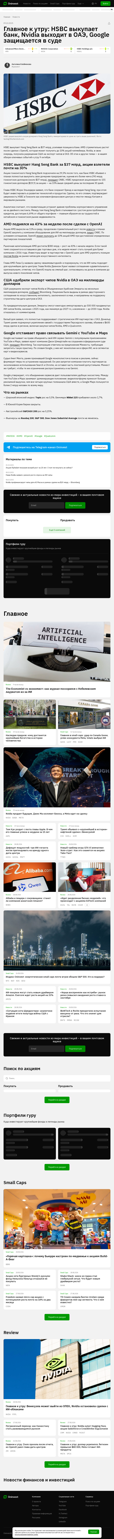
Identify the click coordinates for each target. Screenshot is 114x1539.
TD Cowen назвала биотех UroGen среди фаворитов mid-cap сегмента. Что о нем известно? (82, 1299)
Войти (105, 3)
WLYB (74, 905)
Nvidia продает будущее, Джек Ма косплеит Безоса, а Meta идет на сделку (46, 813)
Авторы (35, 1505)
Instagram (63, 1517)
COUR (80, 905)
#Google (38, 436)
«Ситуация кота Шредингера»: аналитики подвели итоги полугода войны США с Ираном (29, 1013)
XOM (75, 836)
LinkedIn (62, 1521)
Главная (7, 17)
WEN (8, 1285)
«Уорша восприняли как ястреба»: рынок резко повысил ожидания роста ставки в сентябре (83, 995)
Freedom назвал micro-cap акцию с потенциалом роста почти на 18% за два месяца (28, 1299)
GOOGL (15, 857)
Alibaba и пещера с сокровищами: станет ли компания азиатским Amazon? (28, 899)
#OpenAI (28, 436)
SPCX (69, 1454)
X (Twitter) (63, 1513)
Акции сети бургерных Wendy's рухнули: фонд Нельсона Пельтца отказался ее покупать (28, 1278)
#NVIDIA (10, 436)
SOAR (80, 742)
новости (90, 229)
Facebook (63, 1509)
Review (8, 685)
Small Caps (54, 3)
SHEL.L (68, 836)
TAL (68, 905)
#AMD (19, 436)
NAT (12, 981)
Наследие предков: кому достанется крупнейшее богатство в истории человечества (26, 738)
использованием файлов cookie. (26, 1535)
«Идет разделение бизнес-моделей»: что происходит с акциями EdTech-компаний (83, 899)
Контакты (36, 1509)
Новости (26, 3)
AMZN (8, 999)
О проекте (36, 1501)
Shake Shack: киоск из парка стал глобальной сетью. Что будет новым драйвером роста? (80, 1278)
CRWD (74, 1433)
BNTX (62, 1020)
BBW (8, 1264)
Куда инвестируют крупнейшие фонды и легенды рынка (34, 1121)
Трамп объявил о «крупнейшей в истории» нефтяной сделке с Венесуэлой (83, 830)
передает (53, 179)
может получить (45, 235)
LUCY (69, 742)
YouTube (62, 1505)
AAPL (8, 836)
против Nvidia (11, 256)
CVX (62, 836)
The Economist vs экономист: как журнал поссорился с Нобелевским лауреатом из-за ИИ (51, 690)
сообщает (34, 292)
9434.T (82, 1433)
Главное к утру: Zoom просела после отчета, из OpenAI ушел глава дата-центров (29, 1445)
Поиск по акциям (40, 3)
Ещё (79, 3)
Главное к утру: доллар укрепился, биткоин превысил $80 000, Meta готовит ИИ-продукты (84, 1447)
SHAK (62, 1285)
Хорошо (93, 1532)
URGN (62, 1306)
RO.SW (76, 1020)
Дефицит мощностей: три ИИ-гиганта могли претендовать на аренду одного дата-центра (27, 850)
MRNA (69, 1020)
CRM (62, 1433)
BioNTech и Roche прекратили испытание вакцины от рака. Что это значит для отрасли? (83, 1013)
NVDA (8, 818)
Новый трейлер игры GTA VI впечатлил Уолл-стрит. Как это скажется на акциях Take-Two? (82, 850)
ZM (7, 1451)
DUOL (62, 905)
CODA (8, 1306)
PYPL (14, 1414)
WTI (7, 981)
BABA (14, 818)
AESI (23, 981)
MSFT (22, 857)
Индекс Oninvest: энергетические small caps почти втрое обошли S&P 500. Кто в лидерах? (55, 976)
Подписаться (100, 447)
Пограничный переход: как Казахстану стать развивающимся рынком (27, 1427)
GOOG (8, 857)
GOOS (62, 742)
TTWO (62, 857)
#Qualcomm (49, 436)
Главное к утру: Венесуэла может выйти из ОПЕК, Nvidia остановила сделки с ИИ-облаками (57, 1407)
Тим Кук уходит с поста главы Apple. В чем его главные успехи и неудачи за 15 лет (29, 830)
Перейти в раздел (57, 1100)
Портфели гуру (68, 3)
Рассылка (36, 1517)
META (21, 818)
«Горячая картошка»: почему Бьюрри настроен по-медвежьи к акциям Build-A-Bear (57, 1257)
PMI (74, 742)
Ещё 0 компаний (57, 530)
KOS (17, 981)
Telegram (63, 1501)
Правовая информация (42, 1513)
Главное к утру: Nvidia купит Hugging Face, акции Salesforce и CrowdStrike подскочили (84, 1427)
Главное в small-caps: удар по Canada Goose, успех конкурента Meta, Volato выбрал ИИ (84, 736)
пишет (90, 232)
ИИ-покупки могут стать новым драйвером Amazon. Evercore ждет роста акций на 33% (30, 994)
